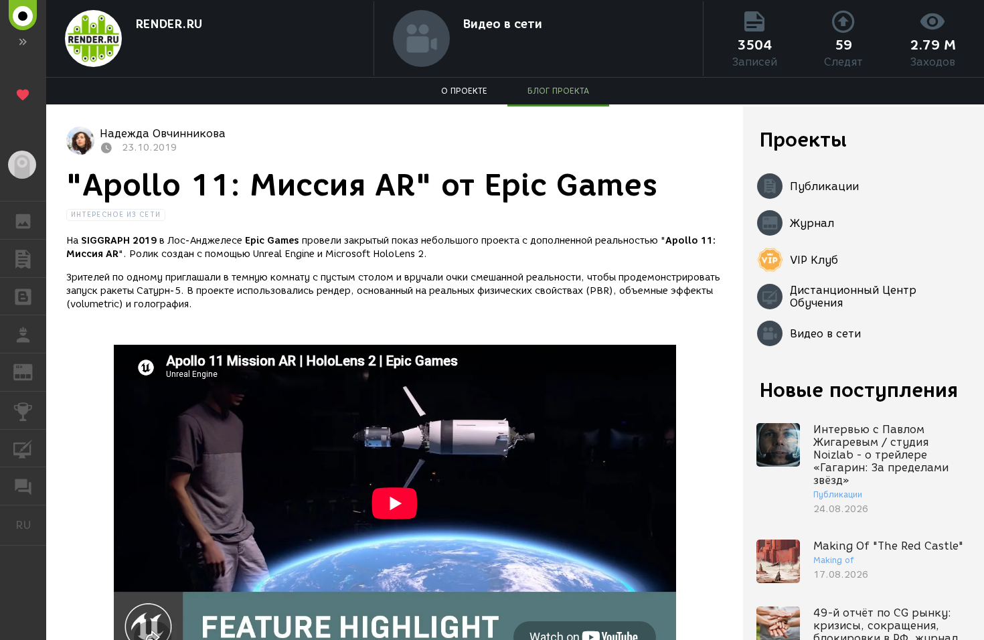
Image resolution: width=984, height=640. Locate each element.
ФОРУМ (23, 486)
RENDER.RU (168, 24)
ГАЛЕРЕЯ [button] (23, 220)
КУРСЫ (23, 448)
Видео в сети (502, 24)
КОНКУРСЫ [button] (23, 410)
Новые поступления (859, 390)
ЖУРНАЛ (31, 371)
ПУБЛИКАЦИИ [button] (23, 258)
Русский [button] (30, 525)
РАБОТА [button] (23, 334)
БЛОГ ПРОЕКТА (558, 91)
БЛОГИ (23, 296)
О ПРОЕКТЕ (464, 91)
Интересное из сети (116, 214)
